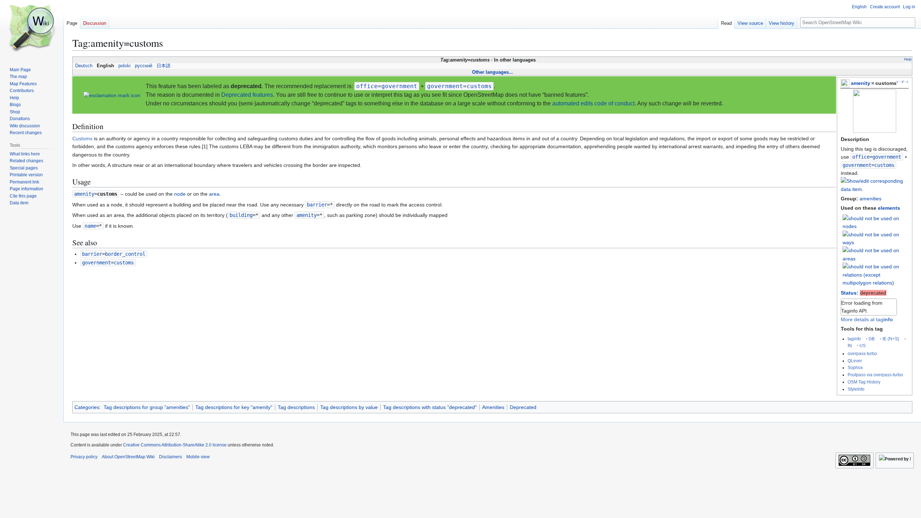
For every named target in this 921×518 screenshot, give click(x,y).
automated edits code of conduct (593, 103)
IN (850, 345)
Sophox (855, 367)
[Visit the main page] (31, 29)
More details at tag (867, 319)
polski (124, 65)
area (214, 194)
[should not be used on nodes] (876, 222)
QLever (855, 360)
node (180, 194)
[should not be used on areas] (876, 254)
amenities (870, 198)
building (241, 215)
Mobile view (198, 456)
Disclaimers (170, 456)
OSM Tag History (864, 382)
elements (889, 208)
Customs (82, 138)
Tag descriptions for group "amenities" (147, 407)
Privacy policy (84, 456)
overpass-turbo (862, 353)
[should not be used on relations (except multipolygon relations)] (876, 274)
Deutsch (84, 65)
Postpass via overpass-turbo (875, 374)
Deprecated (523, 407)
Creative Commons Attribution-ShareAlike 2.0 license (175, 444)
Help (908, 59)
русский (143, 65)
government (857, 165)
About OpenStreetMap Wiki (128, 456)
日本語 (163, 65)
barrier (317, 205)
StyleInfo (856, 389)
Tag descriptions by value (349, 407)
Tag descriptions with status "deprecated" (430, 407)
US (862, 345)
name (90, 226)
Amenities (493, 407)
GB (871, 338)
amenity (860, 83)
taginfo (854, 338)
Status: (849, 293)
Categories (86, 407)
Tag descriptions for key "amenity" (233, 407)
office (861, 157)
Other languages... (492, 72)
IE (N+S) (891, 338)
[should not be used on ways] (876, 238)
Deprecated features (247, 95)
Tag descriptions (296, 407)
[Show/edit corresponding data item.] (874, 189)
